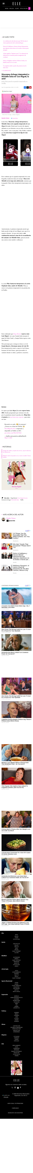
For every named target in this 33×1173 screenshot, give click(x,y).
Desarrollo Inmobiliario (17, 1027)
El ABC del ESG (16, 1054)
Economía (16, 999)
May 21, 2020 (8, 438)
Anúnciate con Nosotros (15, 1113)
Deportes (16, 973)
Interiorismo (16, 1032)
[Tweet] (27, 87)
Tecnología (16, 1002)
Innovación (16, 1052)
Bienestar (16, 963)
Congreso (16, 1015)
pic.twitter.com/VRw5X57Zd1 (13, 433)
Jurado (16, 966)
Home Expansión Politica (16, 997)
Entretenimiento (16, 972)
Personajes (16, 961)
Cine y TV (16, 975)
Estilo (16, 970)
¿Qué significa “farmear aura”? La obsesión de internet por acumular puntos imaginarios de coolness (15, 55)
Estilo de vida (24, 8)
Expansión (5, 994)
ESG (16, 1005)
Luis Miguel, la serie (22, 498)
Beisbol (16, 984)
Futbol (16, 982)
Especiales (16, 1041)
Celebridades (7, 70)
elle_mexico (16, 1087)
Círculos (16, 946)
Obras (16, 1003)
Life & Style (5, 969)
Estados (16, 1018)
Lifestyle (16, 990)
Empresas (16, 996)
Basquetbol (16, 987)
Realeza (16, 945)
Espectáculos (16, 943)
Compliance (15, 1108)
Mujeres (16, 1006)
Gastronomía (16, 957)
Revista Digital (16, 486)
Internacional (16, 1000)
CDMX (16, 1017)
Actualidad (16, 1036)
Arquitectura (16, 1030)
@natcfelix (15, 118)
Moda (6, 8)
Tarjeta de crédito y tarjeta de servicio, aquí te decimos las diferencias (17, 451)
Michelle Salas (15, 500)
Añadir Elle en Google (8, 91)
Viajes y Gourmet (16, 951)
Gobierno (16, 1012)
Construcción (16, 1026)
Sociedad (16, 1021)
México (16, 1014)
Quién (3, 942)
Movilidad (16, 1049)
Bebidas (16, 958)
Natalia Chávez (11, 518)
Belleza (12, 8)
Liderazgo (16, 1038)
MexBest (4, 956)
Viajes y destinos (16, 960)
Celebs (17, 8)
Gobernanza (16, 1048)
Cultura (16, 952)
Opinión (16, 1020)
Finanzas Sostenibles (16, 1051)
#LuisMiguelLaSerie (10, 428)
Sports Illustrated (7, 981)
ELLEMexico (12, 1087)
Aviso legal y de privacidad (15, 1103)
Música (16, 976)
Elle (3, 933)
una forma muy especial (16, 417)
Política (4, 1011)
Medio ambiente (16, 1045)
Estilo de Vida (16, 964)
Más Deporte (16, 988)
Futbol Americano (16, 985)
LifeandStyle (16, 1008)
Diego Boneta (17, 334)
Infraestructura (16, 1028)
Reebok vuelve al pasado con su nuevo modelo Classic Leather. (17, 456)
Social (16, 1047)
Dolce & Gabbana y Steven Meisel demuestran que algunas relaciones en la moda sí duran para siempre (16, 48)
